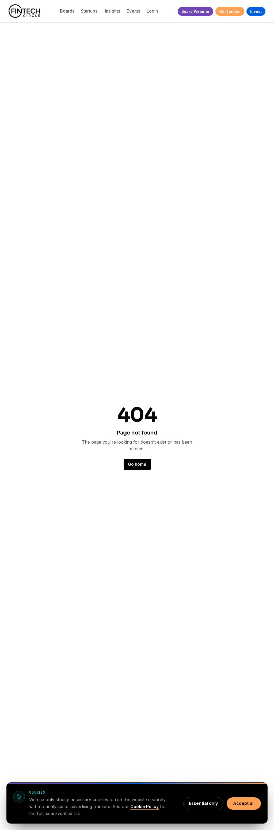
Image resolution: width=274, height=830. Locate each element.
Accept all (243, 803)
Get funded (230, 11)
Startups (89, 11)
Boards (67, 11)
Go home (137, 464)
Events (133, 11)
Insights (112, 11)
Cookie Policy (144, 806)
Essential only (203, 803)
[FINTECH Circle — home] (24, 11)
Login (152, 11)
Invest (256, 11)
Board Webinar (195, 11)
